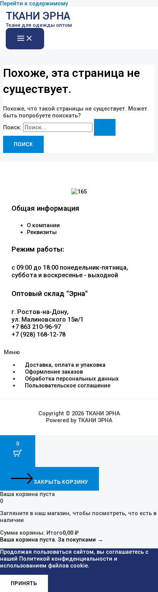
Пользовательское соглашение (67, 385)
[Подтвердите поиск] (104, 127)
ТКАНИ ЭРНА (38, 16)
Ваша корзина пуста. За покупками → (51, 539)
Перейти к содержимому (34, 3)
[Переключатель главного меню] (25, 38)
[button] (79, 352)
